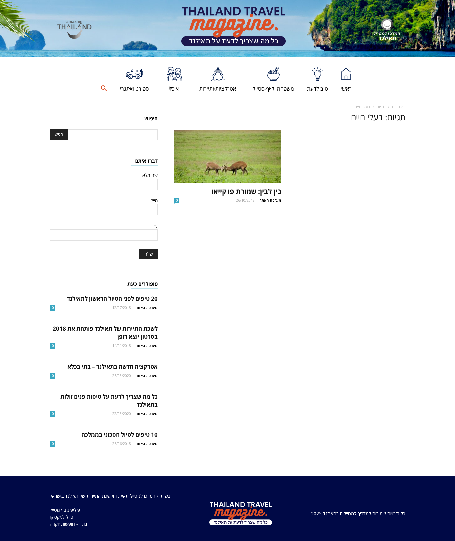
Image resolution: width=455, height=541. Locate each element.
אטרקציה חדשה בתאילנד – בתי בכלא (112, 366)
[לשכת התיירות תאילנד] (74, 29)
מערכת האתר (270, 200)
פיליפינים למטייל (65, 510)
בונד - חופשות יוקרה (68, 524)
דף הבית (398, 107)
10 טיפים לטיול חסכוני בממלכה (119, 434)
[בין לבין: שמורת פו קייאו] (227, 156)
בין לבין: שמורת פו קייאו (246, 191)
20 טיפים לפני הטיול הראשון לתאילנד (112, 298)
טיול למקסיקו (61, 517)
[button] (104, 89)
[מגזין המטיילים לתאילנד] (233, 28)
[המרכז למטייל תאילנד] (386, 29)
